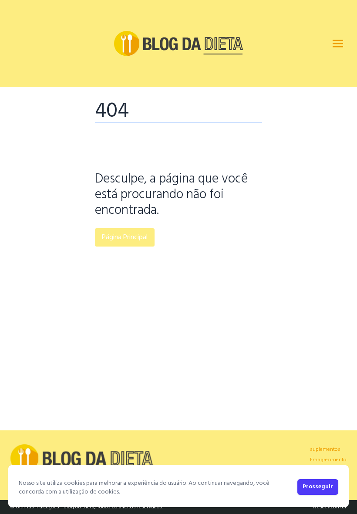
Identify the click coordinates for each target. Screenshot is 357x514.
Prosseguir (318, 487)
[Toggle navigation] (338, 43)
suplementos (325, 449)
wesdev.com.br (330, 507)
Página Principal (125, 237)
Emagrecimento (328, 460)
